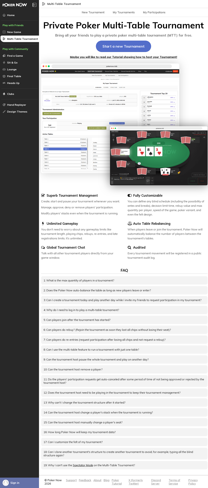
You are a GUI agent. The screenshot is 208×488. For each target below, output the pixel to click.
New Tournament (93, 12)
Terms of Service (174, 481)
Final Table (14, 76)
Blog (106, 480)
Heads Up (13, 83)
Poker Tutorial (117, 481)
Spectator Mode (83, 465)
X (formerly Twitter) (136, 481)
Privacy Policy (193, 481)
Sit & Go (12, 62)
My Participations (154, 12)
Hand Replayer (16, 104)
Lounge (12, 69)
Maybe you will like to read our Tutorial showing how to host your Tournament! (123, 57)
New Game (14, 32)
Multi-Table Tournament (22, 38)
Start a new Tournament (123, 46)
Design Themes (17, 111)
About (97, 480)
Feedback (85, 480)
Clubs (10, 93)
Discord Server (156, 481)
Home (11, 15)
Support (71, 480)
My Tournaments (124, 12)
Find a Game (15, 55)
